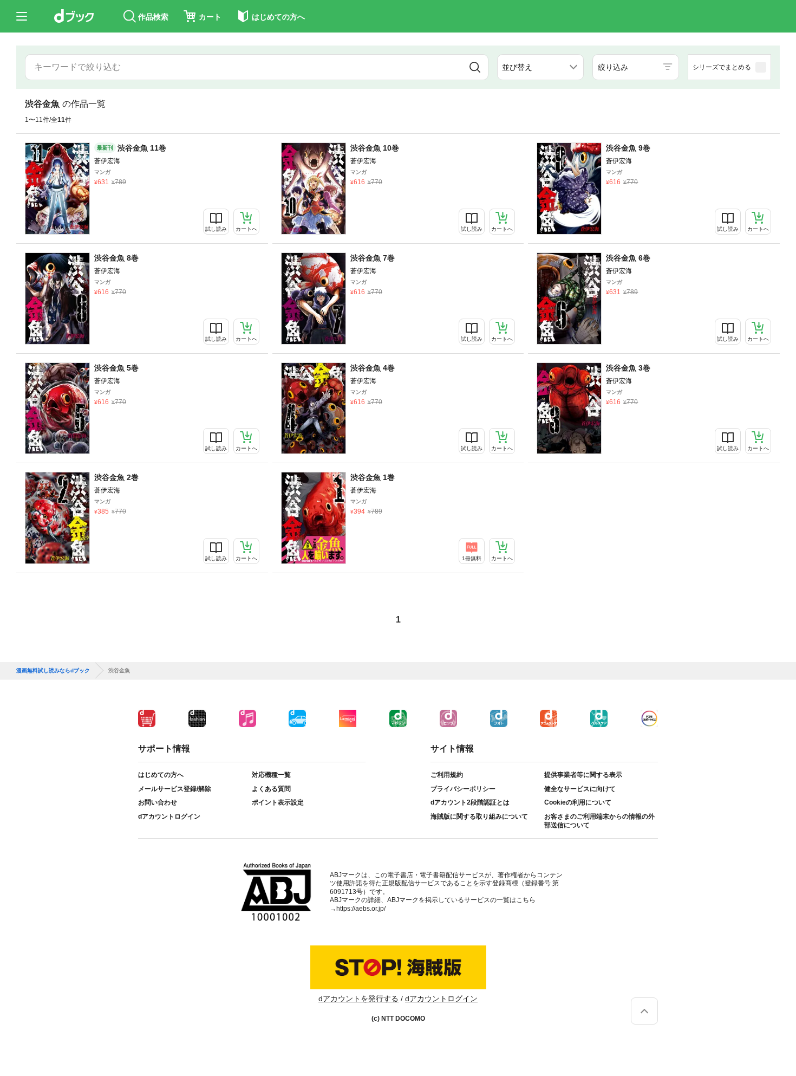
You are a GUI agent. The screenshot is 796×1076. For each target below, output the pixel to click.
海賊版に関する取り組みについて (479, 816)
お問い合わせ (157, 802)
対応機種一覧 (271, 775)
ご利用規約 (446, 775)
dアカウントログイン (169, 816)
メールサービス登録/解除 (174, 789)
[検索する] (474, 67)
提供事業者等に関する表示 (583, 775)
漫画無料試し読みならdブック (53, 670)
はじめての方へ (161, 775)
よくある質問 (271, 789)
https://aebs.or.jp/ (361, 908)
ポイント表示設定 (278, 802)
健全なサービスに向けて (580, 789)
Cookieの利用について (577, 802)
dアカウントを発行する (358, 998)
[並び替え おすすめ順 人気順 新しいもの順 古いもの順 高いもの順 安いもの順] (540, 67)
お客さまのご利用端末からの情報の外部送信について (599, 821)
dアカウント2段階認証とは (470, 802)
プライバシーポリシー (462, 789)
